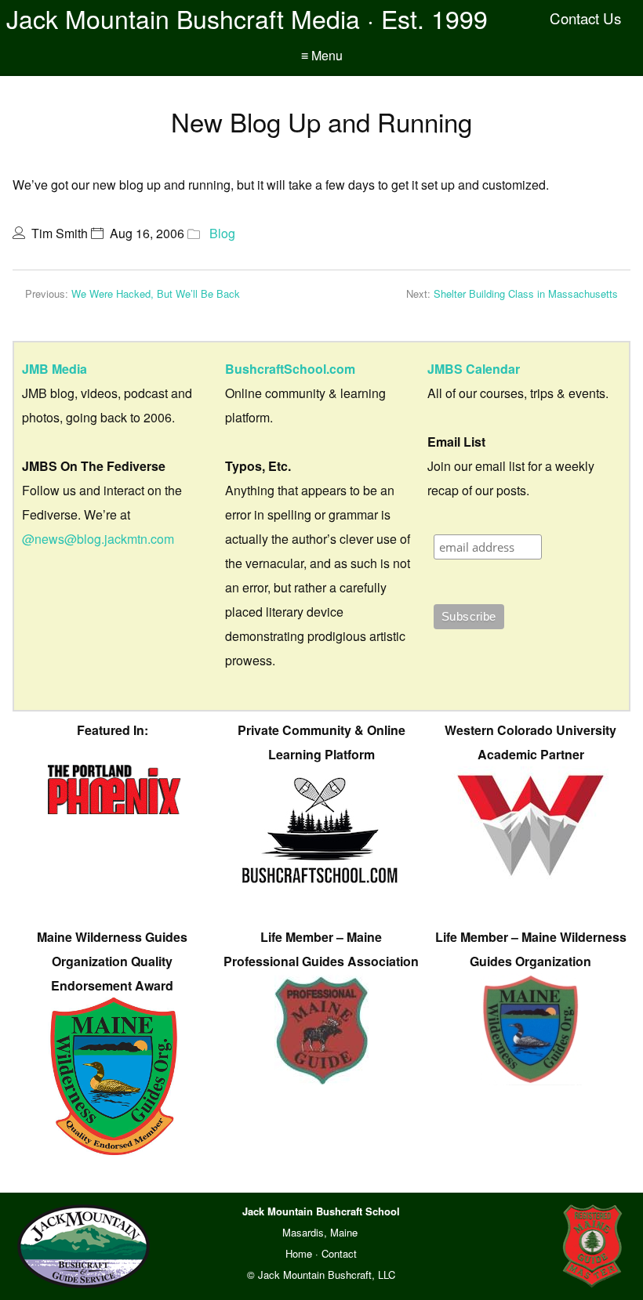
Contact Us (585, 18)
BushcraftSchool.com (290, 369)
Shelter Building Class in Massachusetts (526, 293)
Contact (339, 1253)
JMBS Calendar (473, 369)
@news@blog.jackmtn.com (98, 539)
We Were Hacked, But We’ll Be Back (155, 293)
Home (298, 1253)
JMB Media (54, 369)
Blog (222, 233)
